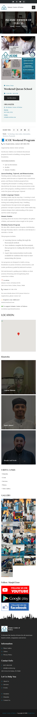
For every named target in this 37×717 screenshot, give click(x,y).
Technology (11, 134)
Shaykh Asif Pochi (10, 460)
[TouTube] (25, 130)
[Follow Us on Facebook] (15, 606)
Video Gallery (6, 488)
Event (18, 26)
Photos (4, 485)
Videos (5, 651)
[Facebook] (16, 1)
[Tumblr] (17, 130)
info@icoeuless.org (9, 668)
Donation (6, 694)
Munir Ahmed (8, 425)
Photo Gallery (7, 648)
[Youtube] (20, 1)
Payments (12, 136)
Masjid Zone (31, 713)
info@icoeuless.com (10, 117)
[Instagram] (24, 1)
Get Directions (11, 98)
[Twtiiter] (13, 1)
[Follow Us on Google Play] (15, 598)
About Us (6, 681)
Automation (26, 134)
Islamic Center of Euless (15, 107)
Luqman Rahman (9, 390)
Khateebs (5, 474)
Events (5, 688)
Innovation (19, 134)
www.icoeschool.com (7, 302)
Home (12, 26)
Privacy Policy (7, 655)
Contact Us (6, 700)
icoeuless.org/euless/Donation (10, 309)
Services (5, 136)
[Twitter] (21, 130)
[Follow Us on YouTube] (15, 590)
